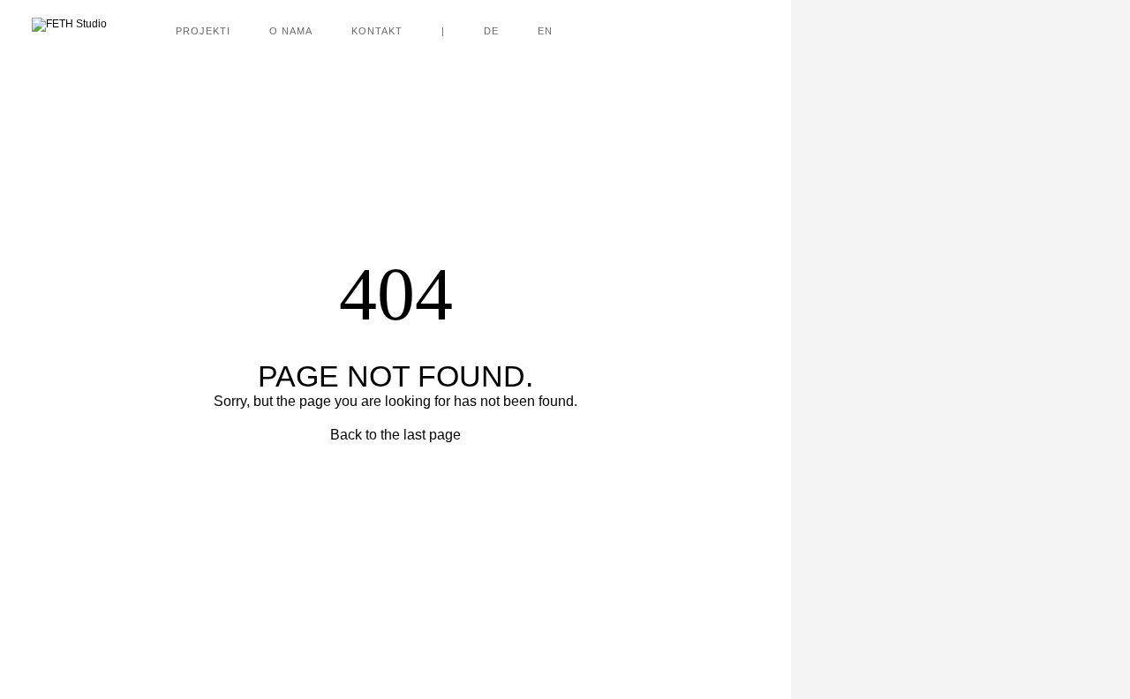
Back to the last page (395, 434)
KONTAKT (377, 31)
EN (545, 31)
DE (491, 31)
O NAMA (291, 31)
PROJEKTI (203, 31)
